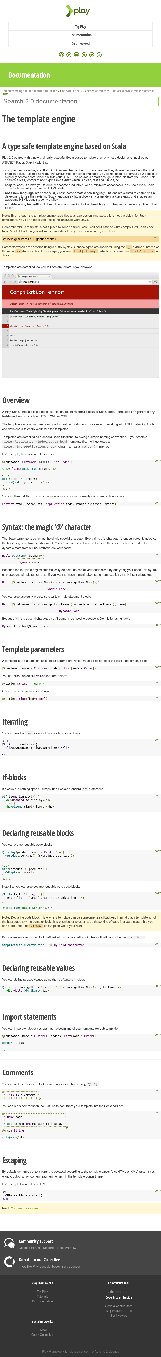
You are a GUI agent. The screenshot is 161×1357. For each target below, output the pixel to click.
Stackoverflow (66, 1247)
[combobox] (80, 101)
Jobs (119, 1291)
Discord (48, 1247)
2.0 (59, 91)
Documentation (81, 34)
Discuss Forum (29, 1247)
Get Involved (80, 43)
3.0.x (5, 94)
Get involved (118, 1315)
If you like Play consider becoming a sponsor (49, 1266)
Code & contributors (118, 1305)
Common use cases (25, 1208)
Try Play (80, 26)
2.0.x (83, 91)
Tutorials (42, 1296)
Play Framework (80, 11)
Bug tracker (119, 1310)
